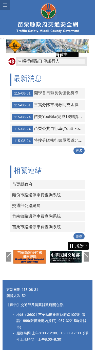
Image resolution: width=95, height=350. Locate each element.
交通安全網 (47, 17)
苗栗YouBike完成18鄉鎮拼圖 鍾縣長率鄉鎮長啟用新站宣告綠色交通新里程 (49, 116)
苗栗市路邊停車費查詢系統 (36, 227)
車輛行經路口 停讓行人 (39, 61)
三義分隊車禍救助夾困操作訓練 (49, 105)
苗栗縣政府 (22, 184)
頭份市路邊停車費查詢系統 (36, 195)
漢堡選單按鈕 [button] (5, 5)
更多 (79, 151)
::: (2, 37)
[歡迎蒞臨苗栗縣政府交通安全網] (47, 46)
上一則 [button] (8, 257)
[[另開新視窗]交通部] (66, 257)
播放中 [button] (62, 54)
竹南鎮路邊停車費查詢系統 (36, 216)
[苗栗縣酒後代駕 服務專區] (29, 256)
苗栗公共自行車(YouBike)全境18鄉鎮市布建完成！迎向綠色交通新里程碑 (49, 128)
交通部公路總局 (26, 205)
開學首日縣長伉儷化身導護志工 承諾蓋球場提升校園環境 (49, 93)
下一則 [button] (86, 257)
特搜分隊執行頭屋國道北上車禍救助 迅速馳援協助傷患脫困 (49, 140)
